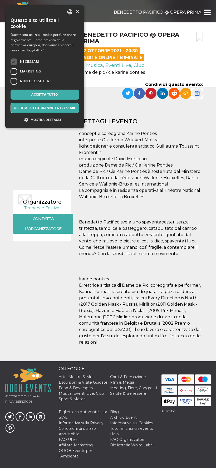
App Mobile (69, 434)
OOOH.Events (28, 396)
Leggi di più (36, 50)
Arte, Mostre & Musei (78, 376)
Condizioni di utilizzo (77, 428)
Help (114, 434)
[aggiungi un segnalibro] (200, 37)
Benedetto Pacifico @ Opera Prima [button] (157, 12)
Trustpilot (168, 411)
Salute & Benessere (128, 393)
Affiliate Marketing (76, 445)
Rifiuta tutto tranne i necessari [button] (44, 108)
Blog (114, 411)
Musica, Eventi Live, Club (115, 65)
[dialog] (44, 66)
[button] (207, 12)
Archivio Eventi (124, 417)
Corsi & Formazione (128, 376)
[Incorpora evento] (185, 93)
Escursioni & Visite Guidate (83, 382)
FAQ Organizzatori (127, 439)
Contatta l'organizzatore (43, 223)
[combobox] (69, 11)
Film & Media (122, 382)
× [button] (77, 12)
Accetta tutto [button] (44, 94)
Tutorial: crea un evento (131, 428)
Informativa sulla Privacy (81, 423)
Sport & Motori (72, 399)
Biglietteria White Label (132, 445)
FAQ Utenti (69, 439)
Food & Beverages (76, 388)
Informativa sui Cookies (131, 423)
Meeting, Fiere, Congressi (133, 388)
